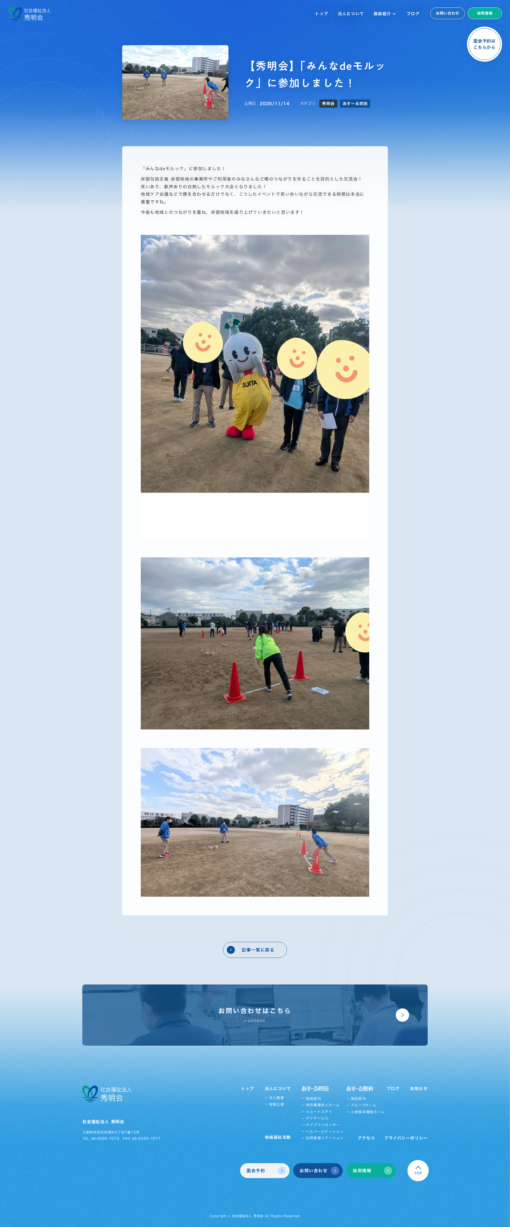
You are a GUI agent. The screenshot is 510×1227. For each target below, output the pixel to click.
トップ (321, 14)
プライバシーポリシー (406, 1138)
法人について (351, 14)
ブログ (413, 14)
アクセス (366, 1138)
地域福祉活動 (278, 1137)
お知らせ (419, 1089)
